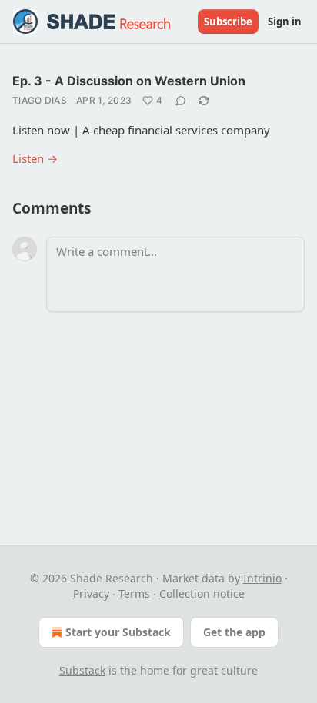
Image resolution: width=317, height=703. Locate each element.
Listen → (35, 158)
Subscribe (228, 21)
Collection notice (202, 593)
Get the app (234, 632)
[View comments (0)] (181, 100)
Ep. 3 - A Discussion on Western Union (128, 80)
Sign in (285, 21)
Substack (82, 670)
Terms (134, 593)
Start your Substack (118, 632)
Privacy (91, 593)
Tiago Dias (39, 100)
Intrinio (262, 578)
